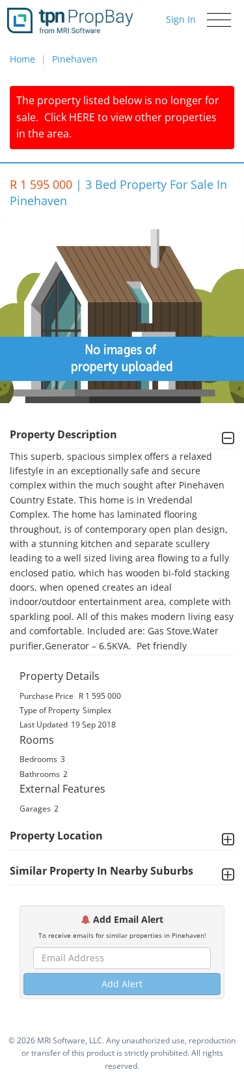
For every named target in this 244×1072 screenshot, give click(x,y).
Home (22, 59)
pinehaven (75, 59)
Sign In (181, 19)
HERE (82, 117)
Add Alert (122, 984)
